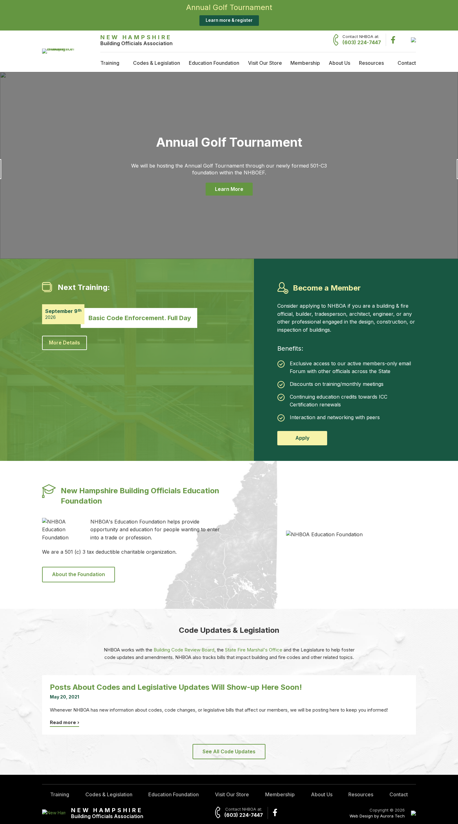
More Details (64, 342)
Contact (407, 63)
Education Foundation (214, 63)
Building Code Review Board (184, 650)
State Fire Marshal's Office (253, 650)
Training (109, 63)
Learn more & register (229, 20)
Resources (371, 63)
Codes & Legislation (156, 63)
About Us (339, 63)
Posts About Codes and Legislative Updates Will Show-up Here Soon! (176, 687)
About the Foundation (78, 574)
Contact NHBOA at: (361, 39)
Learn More (229, 189)
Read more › (64, 722)
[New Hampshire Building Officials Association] (61, 48)
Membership (305, 63)
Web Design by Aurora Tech (377, 815)
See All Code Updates (229, 751)
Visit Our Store (265, 63)
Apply (302, 438)
